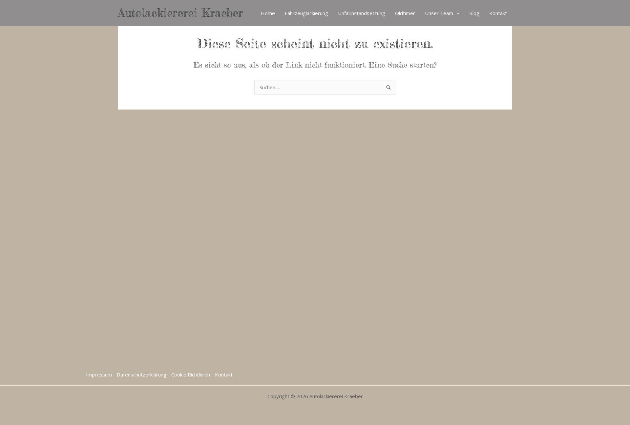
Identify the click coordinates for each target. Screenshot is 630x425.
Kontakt (498, 13)
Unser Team (439, 13)
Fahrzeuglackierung (306, 13)
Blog (474, 13)
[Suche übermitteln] (388, 88)
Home (268, 13)
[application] (456, 13)
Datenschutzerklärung (141, 374)
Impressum (99, 374)
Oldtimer (405, 13)
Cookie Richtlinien (190, 374)
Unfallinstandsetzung (361, 13)
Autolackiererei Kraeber (180, 13)
